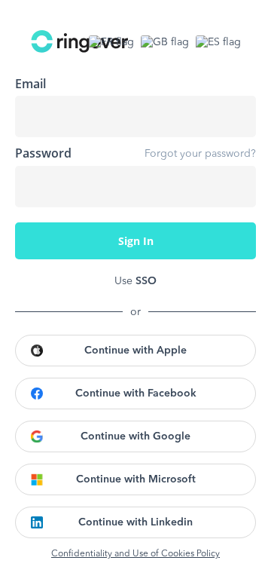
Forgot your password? (200, 154)
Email (30, 83)
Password (43, 153)
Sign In (136, 241)
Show (233, 186)
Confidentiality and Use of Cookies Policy (135, 554)
